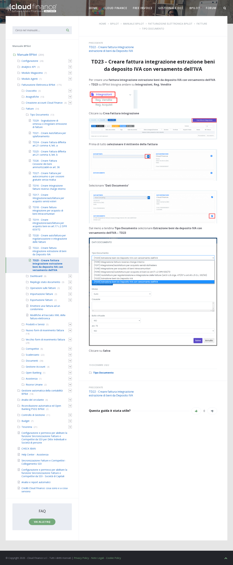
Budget (25, 421)
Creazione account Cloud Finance (44, 102)
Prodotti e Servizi (35, 324)
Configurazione (29, 60)
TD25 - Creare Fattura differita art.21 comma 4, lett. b (49, 153)
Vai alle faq (42, 521)
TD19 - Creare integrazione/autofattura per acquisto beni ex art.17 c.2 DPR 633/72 (50, 224)
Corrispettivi (32, 348)
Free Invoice (142, 8)
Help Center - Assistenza (34, 454)
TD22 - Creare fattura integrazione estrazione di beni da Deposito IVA (111, 49)
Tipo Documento (153, 28)
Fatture (30, 108)
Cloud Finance (115, 8)
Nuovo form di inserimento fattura (45, 330)
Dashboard (36, 276)
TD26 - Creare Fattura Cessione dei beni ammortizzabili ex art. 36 (46, 164)
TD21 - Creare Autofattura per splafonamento (49, 134)
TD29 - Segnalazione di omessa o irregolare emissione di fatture (50, 124)
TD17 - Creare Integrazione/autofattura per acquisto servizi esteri (48, 198)
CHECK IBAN (28, 448)
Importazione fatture (41, 294)
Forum (211, 8)
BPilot (195, 8)
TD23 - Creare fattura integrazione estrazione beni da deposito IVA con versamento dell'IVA (48, 265)
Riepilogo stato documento (45, 282)
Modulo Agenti (29, 78)
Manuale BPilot (27, 54)
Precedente (96, 42)
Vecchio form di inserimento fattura (45, 339)
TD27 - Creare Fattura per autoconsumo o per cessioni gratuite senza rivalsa (48, 176)
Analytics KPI (28, 66)
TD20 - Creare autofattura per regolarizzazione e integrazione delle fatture (50, 239)
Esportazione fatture (41, 300)
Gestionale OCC (171, 8)
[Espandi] (70, 61)
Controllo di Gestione (33, 415)
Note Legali (97, 558)
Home (93, 8)
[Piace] (196, 410)
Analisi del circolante (32, 399)
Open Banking (33, 372)
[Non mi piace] (212, 410)
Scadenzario (32, 354)
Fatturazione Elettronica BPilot (38, 84)
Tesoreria (26, 426)
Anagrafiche (32, 96)
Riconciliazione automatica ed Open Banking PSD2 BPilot (41, 407)
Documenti (32, 360)
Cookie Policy (113, 558)
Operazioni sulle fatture (43, 288)
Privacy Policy (81, 558)
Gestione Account (35, 366)
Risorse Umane (34, 384)
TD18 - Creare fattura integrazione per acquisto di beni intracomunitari (48, 210)
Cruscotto (31, 90)
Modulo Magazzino (32, 72)
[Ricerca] (224, 8)
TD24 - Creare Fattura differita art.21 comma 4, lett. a (49, 144)
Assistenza (32, 378)
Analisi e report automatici (35, 482)
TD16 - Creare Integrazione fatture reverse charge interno (49, 187)
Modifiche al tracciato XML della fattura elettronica (47, 316)
